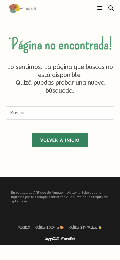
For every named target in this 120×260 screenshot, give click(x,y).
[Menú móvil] (100, 8)
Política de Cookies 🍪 (49, 228)
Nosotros (24, 228)
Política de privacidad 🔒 (85, 228)
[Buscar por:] (108, 8)
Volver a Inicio (60, 140)
